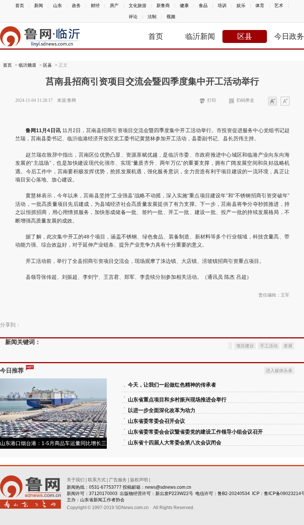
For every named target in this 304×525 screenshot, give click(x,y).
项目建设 (245, 345)
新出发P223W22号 (174, 493)
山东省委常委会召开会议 (156, 421)
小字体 (272, 102)
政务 (76, 5)
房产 (114, 5)
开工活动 (269, 345)
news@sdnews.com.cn (168, 487)
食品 (203, 5)
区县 (244, 36)
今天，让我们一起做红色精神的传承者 (172, 385)
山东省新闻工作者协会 (102, 499)
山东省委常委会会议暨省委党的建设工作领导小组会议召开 (195, 432)
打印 (211, 100)
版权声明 (139, 479)
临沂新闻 (200, 36)
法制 (152, 16)
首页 (19, 5)
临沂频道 (27, 65)
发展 (288, 345)
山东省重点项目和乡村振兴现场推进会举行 (177, 399)
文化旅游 (137, 5)
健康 (184, 5)
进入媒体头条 (279, 370)
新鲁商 (163, 5)
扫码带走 (245, 100)
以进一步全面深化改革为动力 (161, 410)
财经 (95, 5)
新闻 (38, 5)
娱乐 (241, 5)
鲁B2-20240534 (234, 493)
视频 (170, 16)
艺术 (278, 5)
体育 (259, 5)
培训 (222, 5)
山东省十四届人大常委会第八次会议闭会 (174, 442)
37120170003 (103, 493)
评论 (133, 16)
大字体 (285, 102)
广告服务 (118, 479)
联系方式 (97, 479)
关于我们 (76, 479)
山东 (57, 5)
